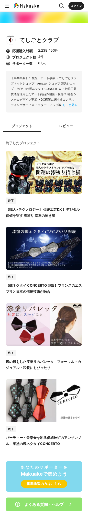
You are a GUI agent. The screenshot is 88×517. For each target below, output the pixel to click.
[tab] (22, 126)
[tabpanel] (44, 293)
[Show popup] (61, 6)
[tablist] (44, 126)
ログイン (76, 6)
